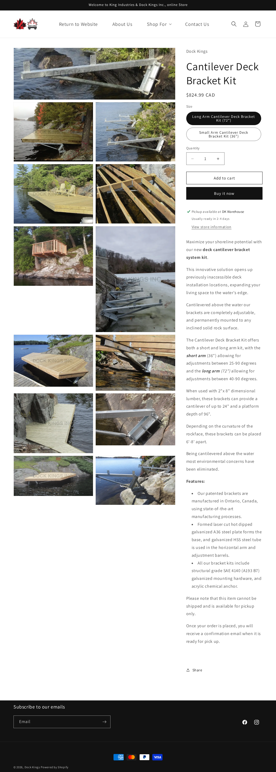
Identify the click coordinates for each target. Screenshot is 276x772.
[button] (159, 24)
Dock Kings (32, 767)
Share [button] (197, 670)
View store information (212, 226)
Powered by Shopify (54, 767)
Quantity (193, 148)
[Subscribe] (104, 721)
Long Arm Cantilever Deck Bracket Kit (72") (223, 118)
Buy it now (224, 193)
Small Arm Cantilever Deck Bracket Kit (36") (223, 134)
